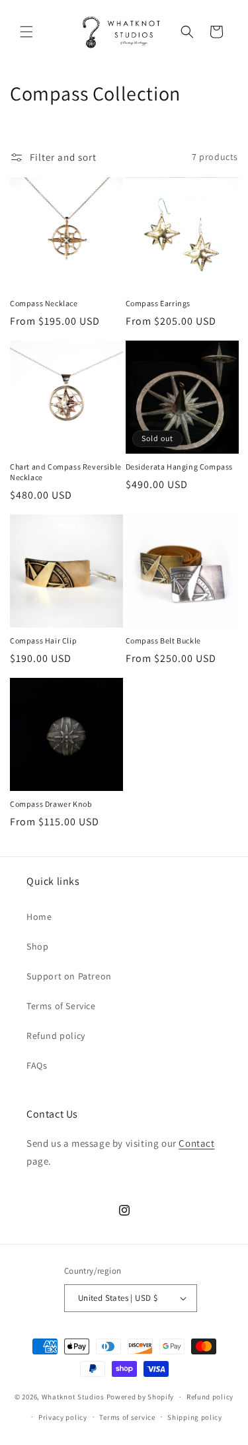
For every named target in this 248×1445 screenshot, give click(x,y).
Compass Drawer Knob (51, 804)
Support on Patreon (69, 976)
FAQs (36, 1065)
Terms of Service (61, 1006)
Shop (37, 946)
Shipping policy (194, 1417)
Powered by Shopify (140, 1396)
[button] (26, 31)
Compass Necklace (44, 303)
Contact (196, 1143)
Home (39, 917)
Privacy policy (62, 1417)
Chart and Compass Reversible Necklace (66, 472)
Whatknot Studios (73, 1396)
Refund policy (55, 1036)
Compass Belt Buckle (163, 640)
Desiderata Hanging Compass (179, 467)
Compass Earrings (158, 303)
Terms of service (127, 1417)
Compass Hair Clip (43, 640)
